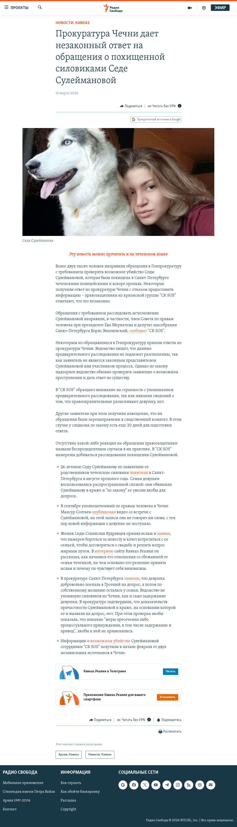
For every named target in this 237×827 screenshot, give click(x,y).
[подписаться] (210, 785)
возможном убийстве (110, 641)
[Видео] (190, 7)
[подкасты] (204, 7)
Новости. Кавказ (72, 23)
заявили (131, 579)
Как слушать (71, 783)
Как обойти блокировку (80, 792)
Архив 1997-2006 (16, 801)
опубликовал (104, 512)
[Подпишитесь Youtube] (155, 785)
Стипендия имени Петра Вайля (29, 792)
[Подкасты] (199, 785)
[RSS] (188, 785)
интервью (104, 551)
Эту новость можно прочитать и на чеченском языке (118, 254)
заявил (163, 534)
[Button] (131, 106)
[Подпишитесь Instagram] (177, 785)
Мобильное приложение (23, 783)
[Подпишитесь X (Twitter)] (144, 785)
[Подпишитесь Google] (122, 785)
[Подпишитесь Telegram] (166, 785)
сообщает (138, 331)
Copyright (68, 809)
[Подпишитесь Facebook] (133, 785)
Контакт (9, 809)
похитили (139, 473)
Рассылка (68, 801)
